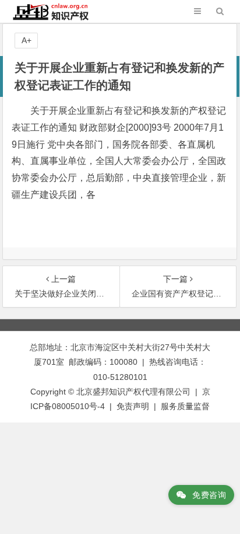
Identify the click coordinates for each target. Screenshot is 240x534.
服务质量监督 (185, 406)
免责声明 (133, 406)
